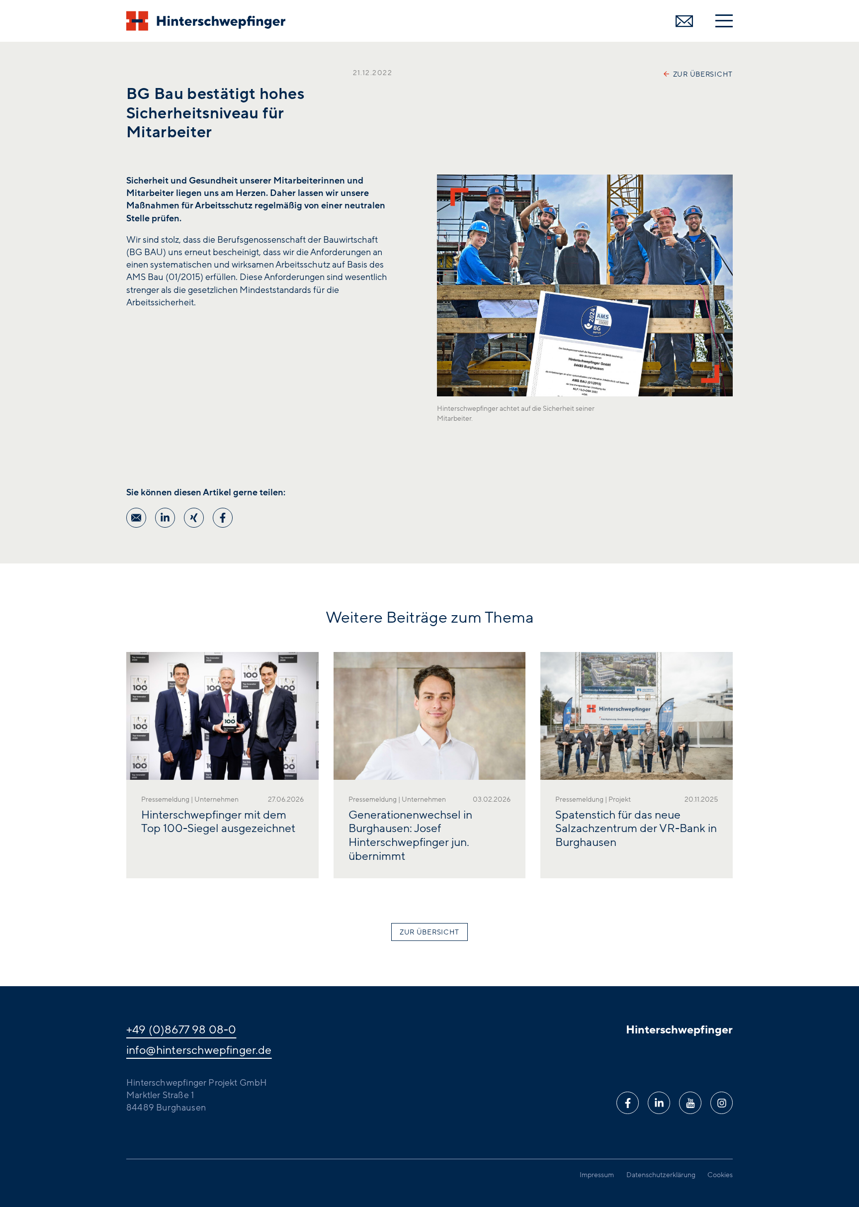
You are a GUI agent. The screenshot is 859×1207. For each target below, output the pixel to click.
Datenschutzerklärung (660, 1175)
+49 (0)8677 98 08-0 (181, 1029)
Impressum (597, 1175)
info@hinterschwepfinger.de (199, 1050)
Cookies (720, 1175)
